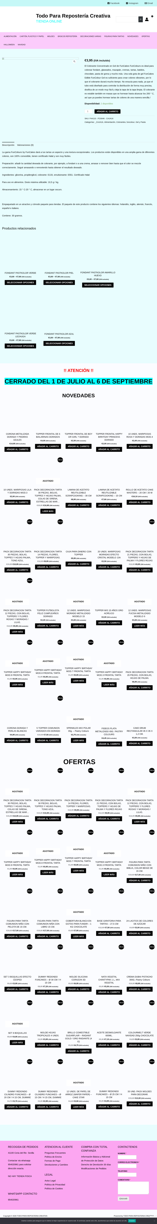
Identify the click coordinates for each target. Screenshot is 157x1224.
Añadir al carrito (107, 111)
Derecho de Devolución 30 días (96, 1164)
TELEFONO (122, 1171)
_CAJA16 (99, 122)
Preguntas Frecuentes (55, 1153)
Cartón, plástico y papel (32, 36)
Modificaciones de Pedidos (93, 1168)
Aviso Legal (50, 1180)
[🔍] (140, 19)
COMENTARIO (124, 1180)
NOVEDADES (78, 395)
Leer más (48, 511)
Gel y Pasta (141, 122)
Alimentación (10, 36)
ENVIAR (123, 1198)
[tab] (8, 145)
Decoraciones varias (90, 36)
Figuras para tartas (114, 36)
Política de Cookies (54, 1188)
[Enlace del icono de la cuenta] (147, 19)
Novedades (132, 36)
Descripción (8, 145)
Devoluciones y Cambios (56, 1165)
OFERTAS (79, 762)
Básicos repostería (67, 36)
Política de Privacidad (55, 1184)
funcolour (131, 122)
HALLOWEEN (9, 45)
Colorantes (121, 122)
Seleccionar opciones (20, 282)
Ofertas (146, 36)
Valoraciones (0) (25, 145)
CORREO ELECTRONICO (128, 1162)
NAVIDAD (22, 45)
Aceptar (132, 1221)
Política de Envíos (53, 1157)
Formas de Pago (52, 1161)
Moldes (51, 36)
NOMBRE (122, 1153)
